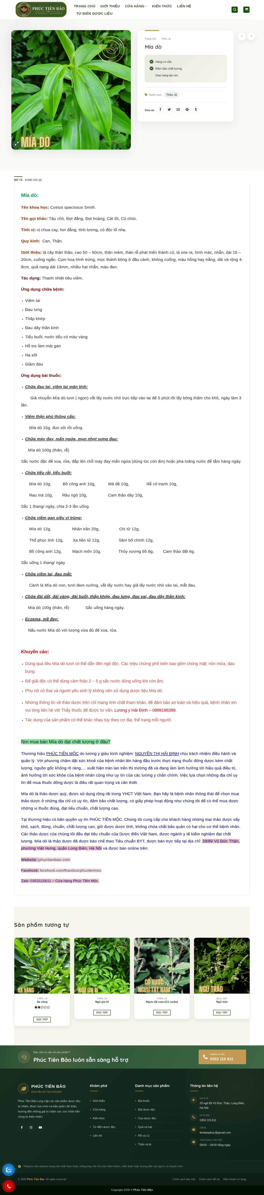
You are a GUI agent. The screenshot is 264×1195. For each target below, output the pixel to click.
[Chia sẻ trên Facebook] (160, 110)
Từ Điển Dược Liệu (94, 13)
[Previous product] (251, 36)
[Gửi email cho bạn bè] (178, 110)
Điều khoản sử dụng (234, 1179)
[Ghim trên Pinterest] (187, 110)
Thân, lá (166, 38)
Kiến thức (99, 1118)
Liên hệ (97, 1135)
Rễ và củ (143, 1135)
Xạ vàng (42, 1001)
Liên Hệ (184, 6)
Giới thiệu (99, 1100)
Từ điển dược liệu (104, 1127)
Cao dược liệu (147, 1118)
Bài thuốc (144, 1100)
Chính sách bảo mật (184, 1179)
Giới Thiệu (110, 6)
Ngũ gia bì (102, 1001)
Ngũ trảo (222, 1001)
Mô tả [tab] (18, 180)
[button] (235, 10)
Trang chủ (150, 38)
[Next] (250, 983)
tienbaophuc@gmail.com (215, 1132)
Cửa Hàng (135, 6)
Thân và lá (144, 1144)
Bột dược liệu (146, 1109)
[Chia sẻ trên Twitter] (169, 110)
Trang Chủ (84, 6)
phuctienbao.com (54, 859)
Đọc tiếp (42, 1019)
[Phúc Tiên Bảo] (41, 9)
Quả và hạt (145, 1127)
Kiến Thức (162, 6)
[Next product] (242, 36)
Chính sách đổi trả (209, 1179)
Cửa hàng (99, 1109)
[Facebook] (22, 1127)
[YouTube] (40, 1127)
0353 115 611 (208, 1120)
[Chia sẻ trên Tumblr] (196, 110)
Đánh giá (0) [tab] (33, 180)
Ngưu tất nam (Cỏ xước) (162, 1001)
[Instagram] (31, 1127)
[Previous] (14, 983)
